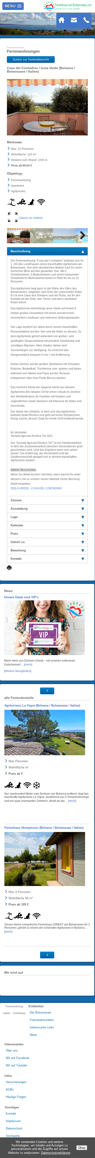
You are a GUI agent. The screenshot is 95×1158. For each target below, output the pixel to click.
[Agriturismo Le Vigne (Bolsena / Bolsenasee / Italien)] (44, 732)
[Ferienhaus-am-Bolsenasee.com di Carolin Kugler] (68, 10)
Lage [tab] (14, 517)
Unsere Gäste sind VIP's (21, 597)
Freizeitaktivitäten (41, 1020)
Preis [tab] (14, 533)
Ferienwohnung (14, 1006)
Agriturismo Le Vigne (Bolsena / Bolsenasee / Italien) (42, 705)
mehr (28, 664)
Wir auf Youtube (16, 1065)
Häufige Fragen (16, 1097)
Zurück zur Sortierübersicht (31, 59)
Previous (13, 107)
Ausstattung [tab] (19, 508)
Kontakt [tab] (16, 558)
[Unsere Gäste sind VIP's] (44, 654)
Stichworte (13, 1136)
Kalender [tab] (17, 525)
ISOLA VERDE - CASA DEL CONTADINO (36, 488)
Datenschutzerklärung (55, 1153)
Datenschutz (14, 1128)
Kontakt (11, 1113)
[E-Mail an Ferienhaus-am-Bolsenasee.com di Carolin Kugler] (77, 22)
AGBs (10, 1089)
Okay (81, 1147)
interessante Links (42, 1027)
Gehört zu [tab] (18, 542)
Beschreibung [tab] (20, 251)
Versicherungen (16, 1082)
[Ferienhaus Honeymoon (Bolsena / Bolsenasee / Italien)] (44, 859)
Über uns (12, 1050)
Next (81, 107)
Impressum (13, 1121)
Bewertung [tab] (18, 550)
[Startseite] (64, 22)
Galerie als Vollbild (30, 218)
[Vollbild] (12, 221)
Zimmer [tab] (16, 500)
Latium (6, 1013)
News (33, 1034)
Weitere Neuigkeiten (17, 671)
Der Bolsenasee (40, 1012)
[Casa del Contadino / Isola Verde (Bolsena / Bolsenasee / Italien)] (47, 107)
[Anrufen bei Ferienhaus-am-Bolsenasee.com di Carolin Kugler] (86, 22)
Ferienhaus (19, 1013)
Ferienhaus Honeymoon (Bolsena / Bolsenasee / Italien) (43, 827)
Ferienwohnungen (15, 47)
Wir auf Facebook (17, 1058)
